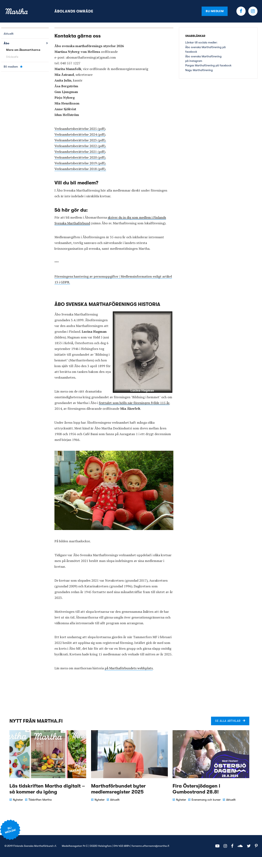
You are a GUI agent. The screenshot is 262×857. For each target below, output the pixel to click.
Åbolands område (73, 11)
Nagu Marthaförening (199, 70)
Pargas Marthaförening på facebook (208, 65)
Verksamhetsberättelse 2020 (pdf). (80, 157)
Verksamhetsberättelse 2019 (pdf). (80, 163)
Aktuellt (9, 33)
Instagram (252, 11)
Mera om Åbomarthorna (23, 49)
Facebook (241, 11)
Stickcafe (12, 56)
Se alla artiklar (227, 720)
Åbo (6, 43)
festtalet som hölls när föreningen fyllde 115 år (134, 403)
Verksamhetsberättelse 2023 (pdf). (80, 140)
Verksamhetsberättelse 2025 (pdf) (79, 128)
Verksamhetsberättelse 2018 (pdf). (80, 169)
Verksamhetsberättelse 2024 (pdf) (79, 134)
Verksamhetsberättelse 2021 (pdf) (79, 151)
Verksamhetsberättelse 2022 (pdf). (80, 146)
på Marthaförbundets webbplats (129, 668)
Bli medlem (215, 11)
